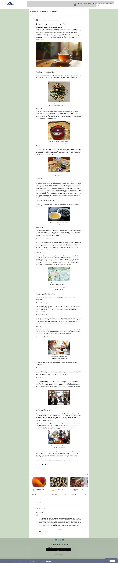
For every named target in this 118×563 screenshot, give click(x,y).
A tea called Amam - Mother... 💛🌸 (58, 490)
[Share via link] (45, 464)
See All (86, 474)
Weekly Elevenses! (34, 11)
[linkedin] (60, 539)
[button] (75, 4)
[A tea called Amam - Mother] (59, 482)
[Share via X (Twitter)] (39, 464)
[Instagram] (58, 539)
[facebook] (63, 539)
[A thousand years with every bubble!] (39, 482)
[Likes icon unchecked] (40, 532)
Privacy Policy (48, 561)
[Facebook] (56, 539)
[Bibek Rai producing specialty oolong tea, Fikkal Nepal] (79, 482)
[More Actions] (81, 515)
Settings (107, 561)
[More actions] (81, 20)
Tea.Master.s (59, 542)
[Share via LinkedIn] (42, 464)
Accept (112, 561)
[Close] (116, 561)
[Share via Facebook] (36, 464)
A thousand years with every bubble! (38, 490)
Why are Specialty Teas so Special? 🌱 (77, 490)
